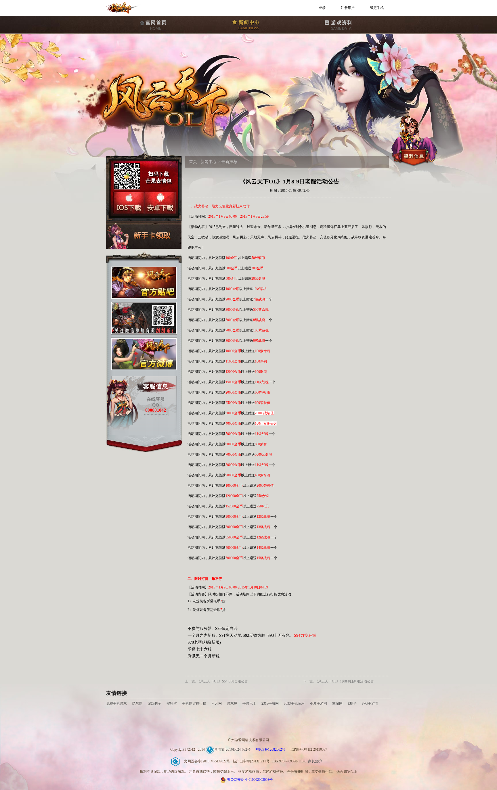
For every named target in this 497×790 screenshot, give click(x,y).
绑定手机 (377, 8)
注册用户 (348, 8)
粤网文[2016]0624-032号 (232, 749)
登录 (322, 8)
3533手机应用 (294, 703)
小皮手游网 (318, 703)
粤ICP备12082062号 (270, 749)
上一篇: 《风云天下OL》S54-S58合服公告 (216, 681)
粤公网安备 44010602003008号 (250, 780)
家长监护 (315, 761)
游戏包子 (154, 703)
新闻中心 (208, 162)
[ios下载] (128, 202)
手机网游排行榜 (194, 703)
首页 (193, 162)
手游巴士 (249, 703)
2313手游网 (270, 703)
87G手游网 (370, 703)
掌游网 (337, 703)
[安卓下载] (160, 202)
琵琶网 (137, 703)
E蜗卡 (352, 703)
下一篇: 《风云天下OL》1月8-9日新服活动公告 (338, 681)
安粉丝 (172, 703)
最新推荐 (229, 162)
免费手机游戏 (116, 703)
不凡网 (216, 703)
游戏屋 (232, 703)
